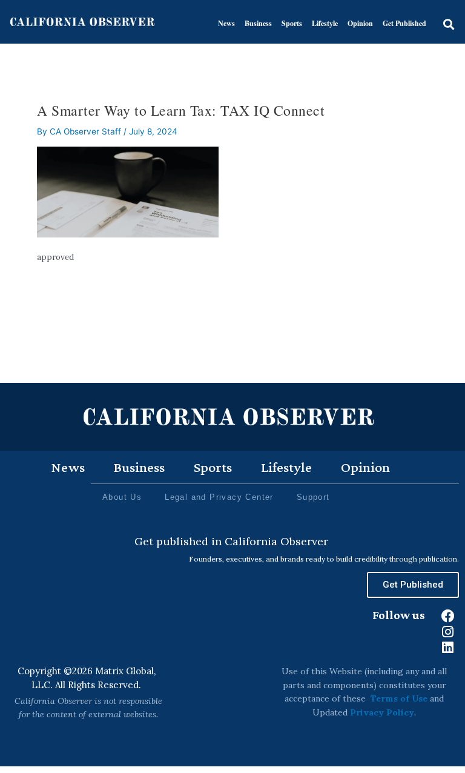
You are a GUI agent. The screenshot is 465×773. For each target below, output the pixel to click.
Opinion (360, 23)
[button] (448, 24)
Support (313, 497)
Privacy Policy (382, 712)
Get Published (404, 23)
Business (258, 23)
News (226, 23)
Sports (292, 23)
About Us (122, 497)
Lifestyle (325, 23)
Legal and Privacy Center (219, 497)
